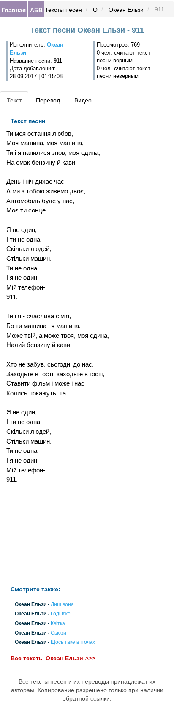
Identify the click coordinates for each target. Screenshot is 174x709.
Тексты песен (63, 9)
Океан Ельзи (126, 9)
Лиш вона (62, 605)
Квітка (58, 623)
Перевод (48, 100)
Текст (14, 100)
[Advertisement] (58, 535)
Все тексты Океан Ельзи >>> (53, 658)
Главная (14, 10)
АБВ (36, 10)
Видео (83, 100)
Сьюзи (58, 633)
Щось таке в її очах (73, 642)
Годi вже (61, 614)
